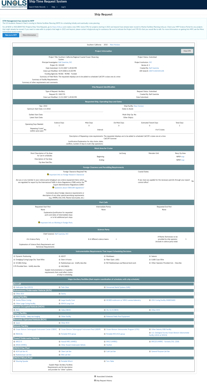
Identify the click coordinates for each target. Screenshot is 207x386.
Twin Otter (65, 287)
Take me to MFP (11, 35)
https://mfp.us (57, 27)
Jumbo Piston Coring (23, 300)
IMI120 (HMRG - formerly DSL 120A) (165, 342)
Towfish (109, 345)
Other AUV (20, 294)
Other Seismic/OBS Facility (161, 329)
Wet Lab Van (65, 355)
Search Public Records (37, 7)
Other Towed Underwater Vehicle (73, 345)
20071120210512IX (156, 71)
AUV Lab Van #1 (22, 351)
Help (53, 7)
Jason (18, 323)
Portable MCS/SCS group (115, 334)
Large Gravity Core (68, 300)
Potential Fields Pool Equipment (118, 316)
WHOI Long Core (67, 304)
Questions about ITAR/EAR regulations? (69, 188)
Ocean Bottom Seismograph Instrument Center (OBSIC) (36, 329)
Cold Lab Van (111, 351)
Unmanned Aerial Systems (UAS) (118, 287)
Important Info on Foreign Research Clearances (66, 175)
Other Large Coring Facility (25, 304)
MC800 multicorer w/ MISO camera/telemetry (123, 300)
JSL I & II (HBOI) (112, 310)
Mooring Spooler (22, 361)
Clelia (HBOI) (66, 310)
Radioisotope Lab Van (24, 355)
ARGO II (19, 342)
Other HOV (155, 310)
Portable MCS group (68, 334)
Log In (63, 7)
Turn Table (110, 361)
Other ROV (65, 323)
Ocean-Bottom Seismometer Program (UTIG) (122, 329)
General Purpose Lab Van (160, 351)
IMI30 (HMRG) (21, 345)
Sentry (63, 294)
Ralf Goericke (63, 62)
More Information (29, 35)
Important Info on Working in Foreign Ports (56, 223)
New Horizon (115, 45)
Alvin (17, 310)
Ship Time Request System (48, 1)
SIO (70, 62)
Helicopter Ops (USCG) (24, 287)
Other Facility (66, 316)
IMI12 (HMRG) (111, 342)
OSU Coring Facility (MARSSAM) (163, 300)
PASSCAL (19, 334)
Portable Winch (67, 361)
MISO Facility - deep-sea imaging (28, 316)
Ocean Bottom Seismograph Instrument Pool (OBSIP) (81, 329)
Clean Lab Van (66, 351)
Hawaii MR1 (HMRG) (69, 342)
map (182, 157)
